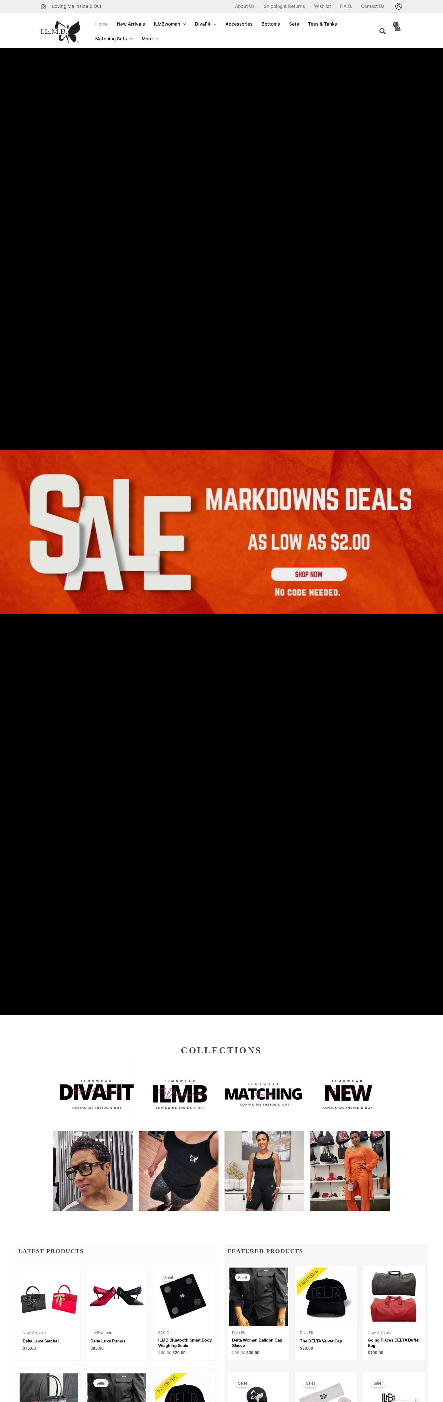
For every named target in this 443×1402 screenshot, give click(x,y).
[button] (183, 24)
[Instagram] (43, 6)
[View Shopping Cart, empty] (397, 31)
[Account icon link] (398, 6)
